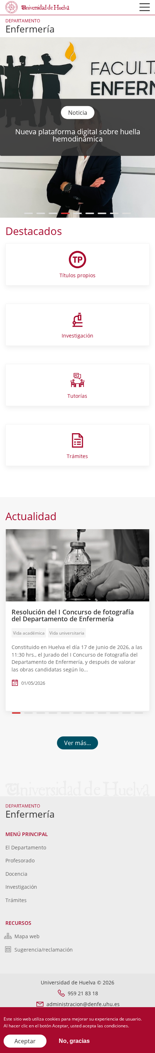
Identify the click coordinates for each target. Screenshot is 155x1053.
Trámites (16, 900)
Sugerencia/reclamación (43, 949)
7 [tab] (102, 213)
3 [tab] (53, 213)
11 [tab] (139, 713)
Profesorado (20, 860)
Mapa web (27, 936)
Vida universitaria (66, 633)
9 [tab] (126, 213)
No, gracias (74, 1041)
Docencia (16, 873)
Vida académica (29, 633)
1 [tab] (28, 213)
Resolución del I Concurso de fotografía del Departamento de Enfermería (73, 615)
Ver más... (77, 743)
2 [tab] (41, 213)
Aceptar (25, 1041)
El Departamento (25, 847)
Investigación (21, 886)
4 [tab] (65, 213)
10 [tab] (126, 713)
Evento (77, 112)
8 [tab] (114, 213)
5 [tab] (77, 213)
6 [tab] (90, 213)
